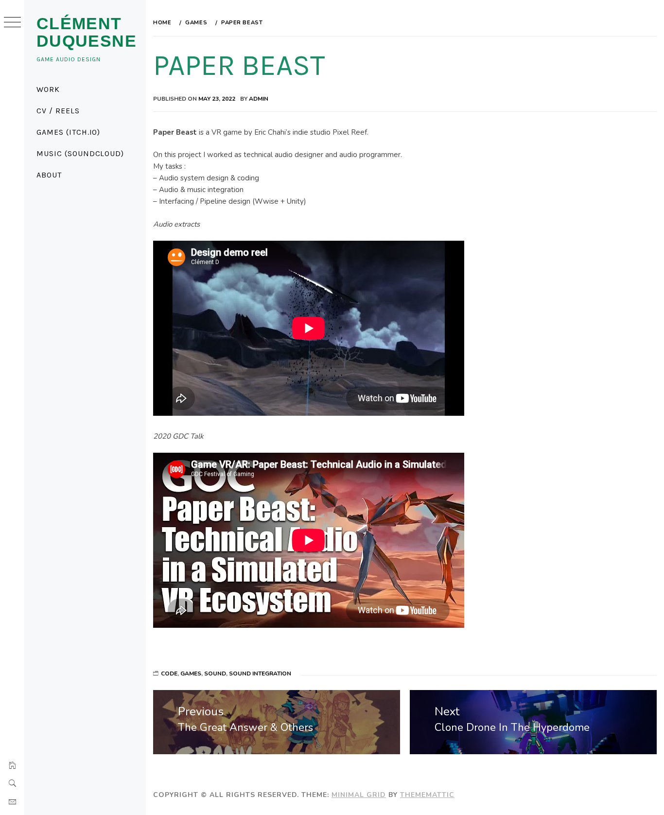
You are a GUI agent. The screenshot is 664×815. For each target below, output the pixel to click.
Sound (215, 673)
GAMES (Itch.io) (68, 132)
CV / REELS (58, 110)
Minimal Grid (359, 794)
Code (169, 673)
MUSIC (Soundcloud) (80, 153)
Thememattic (427, 794)
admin (258, 99)
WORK (48, 89)
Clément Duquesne (86, 32)
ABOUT (49, 174)
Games (190, 673)
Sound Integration (260, 673)
